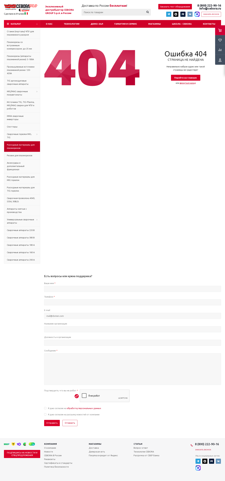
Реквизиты (49, 459)
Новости (48, 451)
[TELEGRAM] (168, 14)
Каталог (16, 24)
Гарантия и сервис (125, 24)
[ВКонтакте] (190, 14)
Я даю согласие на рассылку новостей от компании (73, 414)
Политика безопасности (56, 467)
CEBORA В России (53, 455)
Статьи (138, 444)
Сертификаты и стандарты (58, 463)
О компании (50, 448)
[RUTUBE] (182, 14)
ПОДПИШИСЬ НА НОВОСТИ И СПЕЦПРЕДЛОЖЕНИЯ (22, 453)
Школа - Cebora (182, 24)
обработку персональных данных (84, 408)
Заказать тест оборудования (175, 6)
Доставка (94, 448)
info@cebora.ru (210, 8)
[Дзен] (175, 14)
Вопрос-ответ (141, 448)
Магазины (154, 24)
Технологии (71, 24)
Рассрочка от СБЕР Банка (146, 455)
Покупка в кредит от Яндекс (103, 455)
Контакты (209, 24)
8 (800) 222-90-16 (209, 5)
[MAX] (197, 14)
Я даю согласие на (74, 408)
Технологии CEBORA (144, 451)
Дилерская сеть (97, 451)
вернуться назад (188, 83)
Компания (50, 444)
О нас (49, 24)
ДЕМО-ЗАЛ (97, 24)
